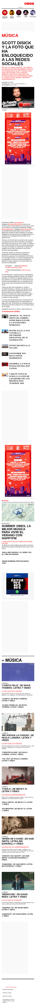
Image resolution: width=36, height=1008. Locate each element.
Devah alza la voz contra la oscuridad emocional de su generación (19, 335)
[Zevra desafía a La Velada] (5, 346)
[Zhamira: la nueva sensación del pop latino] (5, 364)
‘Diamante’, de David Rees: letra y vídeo (17, 915)
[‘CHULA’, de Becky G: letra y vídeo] (18, 776)
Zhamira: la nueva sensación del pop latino (19, 366)
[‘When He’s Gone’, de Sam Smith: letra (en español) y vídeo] (18, 825)
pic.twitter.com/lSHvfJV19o (13, 267)
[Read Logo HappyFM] (11, 4)
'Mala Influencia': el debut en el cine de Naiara (16, 553)
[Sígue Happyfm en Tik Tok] (33, 4)
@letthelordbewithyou (15, 224)
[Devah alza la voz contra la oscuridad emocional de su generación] (5, 331)
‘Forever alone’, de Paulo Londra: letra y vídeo (15, 753)
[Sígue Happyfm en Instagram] (28, 4)
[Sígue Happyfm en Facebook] (25, 4)
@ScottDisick (19, 222)
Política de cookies (7, 992)
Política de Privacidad (8, 989)
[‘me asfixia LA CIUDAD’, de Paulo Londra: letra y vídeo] (18, 722)
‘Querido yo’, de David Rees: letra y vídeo (15, 909)
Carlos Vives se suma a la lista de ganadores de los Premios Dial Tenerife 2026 (19, 378)
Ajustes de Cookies (7, 996)
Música (10, 35)
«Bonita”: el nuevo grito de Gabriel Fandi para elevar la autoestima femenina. (19, 320)
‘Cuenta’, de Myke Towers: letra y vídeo (14, 700)
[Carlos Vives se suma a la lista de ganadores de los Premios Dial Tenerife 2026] (5, 374)
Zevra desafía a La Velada (19, 346)
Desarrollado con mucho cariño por (9, 1001)
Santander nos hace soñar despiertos (17, 355)
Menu (2, 7)
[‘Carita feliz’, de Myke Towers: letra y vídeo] (18, 672)
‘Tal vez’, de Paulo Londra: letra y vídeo (15, 760)
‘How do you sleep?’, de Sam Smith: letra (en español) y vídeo (15, 858)
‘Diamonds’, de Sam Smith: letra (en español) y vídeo (17, 865)
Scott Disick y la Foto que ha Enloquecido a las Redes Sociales (18, 53)
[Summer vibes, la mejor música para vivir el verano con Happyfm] (18, 512)
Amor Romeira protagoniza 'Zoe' (15, 562)
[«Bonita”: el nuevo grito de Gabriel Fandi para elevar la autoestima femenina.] (5, 316)
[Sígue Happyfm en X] (30, 4)
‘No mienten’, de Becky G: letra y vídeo (17, 809)
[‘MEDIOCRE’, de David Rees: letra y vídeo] (18, 881)
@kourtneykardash (7, 229)
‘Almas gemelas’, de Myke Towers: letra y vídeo (14, 706)
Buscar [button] (33, 7)
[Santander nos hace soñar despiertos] (5, 354)
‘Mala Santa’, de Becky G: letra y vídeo (17, 803)
